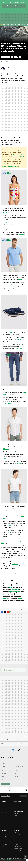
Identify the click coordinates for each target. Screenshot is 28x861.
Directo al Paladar (5, 823)
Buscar (26, 790)
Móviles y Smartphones (19, 762)
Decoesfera (4, 834)
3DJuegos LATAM (17, 844)
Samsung (4, 773)
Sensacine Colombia (18, 848)
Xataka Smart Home (5, 810)
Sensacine (16, 813)
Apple (15, 773)
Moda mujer (10, 609)
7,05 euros (6, 212)
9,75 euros (8, 403)
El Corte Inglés (6, 24)
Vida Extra (16, 806)
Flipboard (17, 57)
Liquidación (13, 24)
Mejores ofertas (21, 24)
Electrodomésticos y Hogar (6, 762)
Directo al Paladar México (7, 850)
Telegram (15, 154)
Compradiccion (5, 836)
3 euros (10, 332)
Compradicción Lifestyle (15, 591)
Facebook (12, 57)
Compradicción (20, 156)
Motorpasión (17, 823)
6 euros (13, 220)
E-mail (20, 57)
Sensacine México (17, 846)
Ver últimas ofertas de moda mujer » (11, 166)
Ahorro (16, 779)
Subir (22, 796)
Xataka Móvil (4, 806)
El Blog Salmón (17, 832)
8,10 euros (6, 449)
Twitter (15, 57)
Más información (7, 859)
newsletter (5, 598)
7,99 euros (8, 511)
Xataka (3, 803)
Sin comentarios (6, 56)
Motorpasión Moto (18, 825)
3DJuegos (16, 803)
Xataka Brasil (4, 846)
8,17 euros (20, 339)
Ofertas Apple (24, 743)
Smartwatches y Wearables (5, 767)
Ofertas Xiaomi (15, 743)
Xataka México (4, 844)
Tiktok (19, 749)
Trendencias (17, 609)
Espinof (15, 815)
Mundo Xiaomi (4, 812)
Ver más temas (5, 784)
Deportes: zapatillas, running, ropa (19, 767)
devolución (15, 564)
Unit (12, 74)
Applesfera (4, 808)
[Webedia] (5, 797)
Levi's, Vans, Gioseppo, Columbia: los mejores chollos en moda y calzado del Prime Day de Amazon (15, 739)
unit (23, 609)
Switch (16, 776)
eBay (3, 776)
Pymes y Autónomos (18, 834)
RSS (16, 749)
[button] (10, 68)
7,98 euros (19, 348)
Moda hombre (5, 770)
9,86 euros (12, 284)
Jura (3, 779)
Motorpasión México (18, 850)
